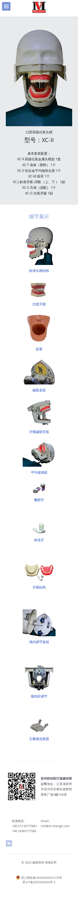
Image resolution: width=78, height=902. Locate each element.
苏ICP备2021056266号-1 (39, 882)
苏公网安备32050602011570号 (41, 877)
